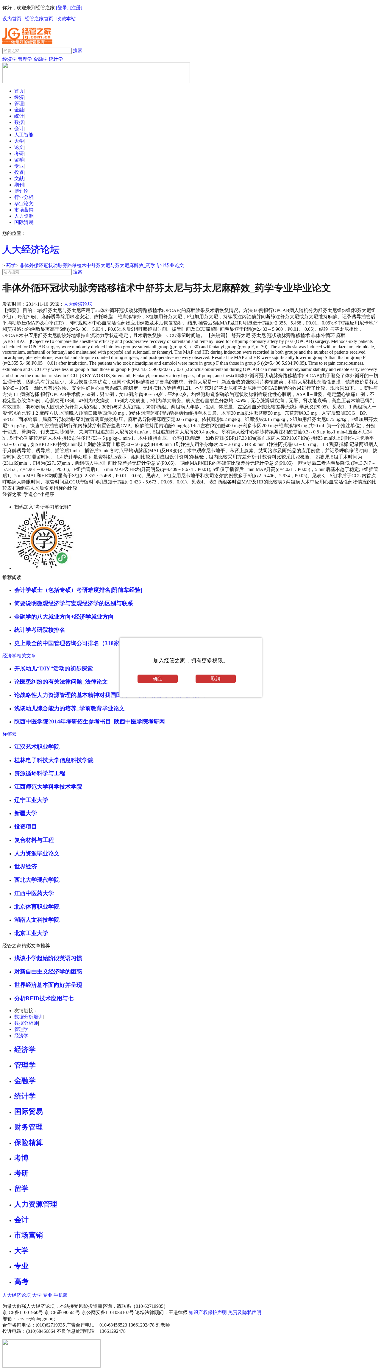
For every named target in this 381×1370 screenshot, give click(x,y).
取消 (216, 678)
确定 (158, 678)
